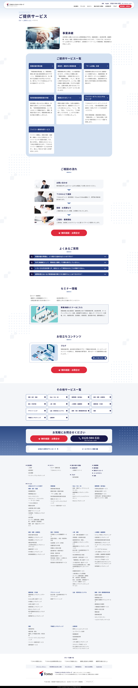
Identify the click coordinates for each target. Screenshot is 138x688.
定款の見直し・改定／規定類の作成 (59, 539)
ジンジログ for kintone (101, 549)
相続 (29, 626)
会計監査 (30, 517)
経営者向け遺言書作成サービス (59, 562)
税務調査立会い (32, 494)
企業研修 (75, 626)
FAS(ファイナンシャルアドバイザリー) (81, 497)
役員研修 (75, 639)
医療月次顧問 (98, 595)
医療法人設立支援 (99, 609)
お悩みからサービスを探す (35, 486)
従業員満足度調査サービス (102, 557)
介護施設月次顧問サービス (102, 607)
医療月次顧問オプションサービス (103, 600)
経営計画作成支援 (33, 535)
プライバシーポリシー (41, 666)
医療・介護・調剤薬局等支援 (102, 592)
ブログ (73, 474)
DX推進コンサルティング (35, 601)
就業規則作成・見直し (78, 540)
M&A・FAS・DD (77, 486)
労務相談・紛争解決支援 (79, 537)
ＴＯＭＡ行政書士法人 (71, 661)
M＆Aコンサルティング (79, 501)
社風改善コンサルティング (102, 537)
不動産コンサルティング (57, 626)
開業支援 (97, 612)
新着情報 (96, 465)
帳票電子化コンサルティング (36, 616)
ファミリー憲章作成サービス (58, 505)
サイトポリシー (68, 666)
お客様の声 (74, 468)
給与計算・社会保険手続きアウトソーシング (81, 551)
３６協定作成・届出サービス (80, 562)
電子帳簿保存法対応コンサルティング (36, 612)
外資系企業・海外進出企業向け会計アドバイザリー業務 (103, 497)
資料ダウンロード (98, 470)
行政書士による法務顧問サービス (59, 535)
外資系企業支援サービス (101, 488)
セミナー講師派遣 (55, 468)
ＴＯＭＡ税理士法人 (36, 661)
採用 (103, 3)
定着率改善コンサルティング (102, 542)
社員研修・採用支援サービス (80, 557)
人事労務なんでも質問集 (79, 573)
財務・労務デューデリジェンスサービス (81, 489)
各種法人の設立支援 (56, 548)
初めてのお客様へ (89, 666)
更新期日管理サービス (56, 556)
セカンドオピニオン (33, 496)
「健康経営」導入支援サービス (81, 560)
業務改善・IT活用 (33, 592)
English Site (99, 666)
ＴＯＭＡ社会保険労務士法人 (53, 661)
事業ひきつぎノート (56, 499)
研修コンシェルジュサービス (80, 629)
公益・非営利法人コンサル (80, 592)
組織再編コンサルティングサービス (81, 493)
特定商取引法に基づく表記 (56, 666)
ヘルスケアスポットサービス (102, 619)
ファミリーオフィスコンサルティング (59, 502)
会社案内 (29, 465)
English (107, 3)
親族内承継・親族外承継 (57, 491)
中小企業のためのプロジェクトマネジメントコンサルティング (103, 562)
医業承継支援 (98, 614)
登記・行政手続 (55, 532)
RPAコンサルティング (34, 609)
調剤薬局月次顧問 (99, 604)
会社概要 (30, 473)
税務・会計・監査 (33, 488)
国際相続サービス (33, 645)
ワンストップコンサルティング (36, 475)
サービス (29, 483)
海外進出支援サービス (100, 491)
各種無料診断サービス (78, 571)
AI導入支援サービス (33, 604)
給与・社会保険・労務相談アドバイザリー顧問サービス (81, 580)
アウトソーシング (55, 592)
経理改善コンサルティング (35, 607)
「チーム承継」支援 (56, 494)
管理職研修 (75, 634)
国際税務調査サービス (100, 494)
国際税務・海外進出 (100, 486)
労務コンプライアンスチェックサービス (81, 585)
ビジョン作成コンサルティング (103, 535)
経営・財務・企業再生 (34, 532)
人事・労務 (75, 532)
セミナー (51, 465)
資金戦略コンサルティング (35, 540)
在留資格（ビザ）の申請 (57, 543)
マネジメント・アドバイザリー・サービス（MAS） (36, 499)
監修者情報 (75, 477)
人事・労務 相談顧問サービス (80, 535)
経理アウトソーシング (34, 511)
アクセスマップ (89, 681)
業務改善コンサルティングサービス (36, 595)
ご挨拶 (30, 468)
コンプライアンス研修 (78, 631)
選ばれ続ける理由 (76, 465)
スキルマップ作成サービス (102, 559)
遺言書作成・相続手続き (57, 550)
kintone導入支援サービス (35, 599)
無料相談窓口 (78, 666)
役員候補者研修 (77, 636)
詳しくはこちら (98, 358)
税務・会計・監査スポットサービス (36, 524)
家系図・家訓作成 (55, 553)
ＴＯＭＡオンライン (56, 470)
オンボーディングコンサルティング (103, 545)
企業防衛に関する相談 (34, 508)
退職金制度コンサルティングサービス (81, 547)
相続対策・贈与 (32, 631)
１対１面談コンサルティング (102, 552)
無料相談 (96, 468)
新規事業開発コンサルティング (36, 554)
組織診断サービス (33, 549)
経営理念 (30, 470)
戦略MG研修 (31, 505)
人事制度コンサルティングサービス (81, 543)
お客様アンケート (77, 470)
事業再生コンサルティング (35, 537)
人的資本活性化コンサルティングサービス (36, 545)
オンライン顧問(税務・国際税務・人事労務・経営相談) (36, 520)
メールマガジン (98, 473)
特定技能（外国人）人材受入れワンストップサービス (59, 559)
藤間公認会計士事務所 (86, 661)
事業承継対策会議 (55, 488)
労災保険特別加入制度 (78, 555)
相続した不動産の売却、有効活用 (36, 634)
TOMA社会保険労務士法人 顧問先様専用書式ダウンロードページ (81, 566)
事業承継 (53, 486)
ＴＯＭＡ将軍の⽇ (33, 503)
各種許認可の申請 (55, 545)
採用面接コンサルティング (102, 566)
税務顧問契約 (31, 491)
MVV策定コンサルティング (35, 552)
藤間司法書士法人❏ (101, 661)
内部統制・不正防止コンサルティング (36, 514)
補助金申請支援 (32, 542)
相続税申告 (31, 629)
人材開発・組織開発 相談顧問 (102, 554)
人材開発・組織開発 (100, 532)
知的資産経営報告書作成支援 (58, 496)
